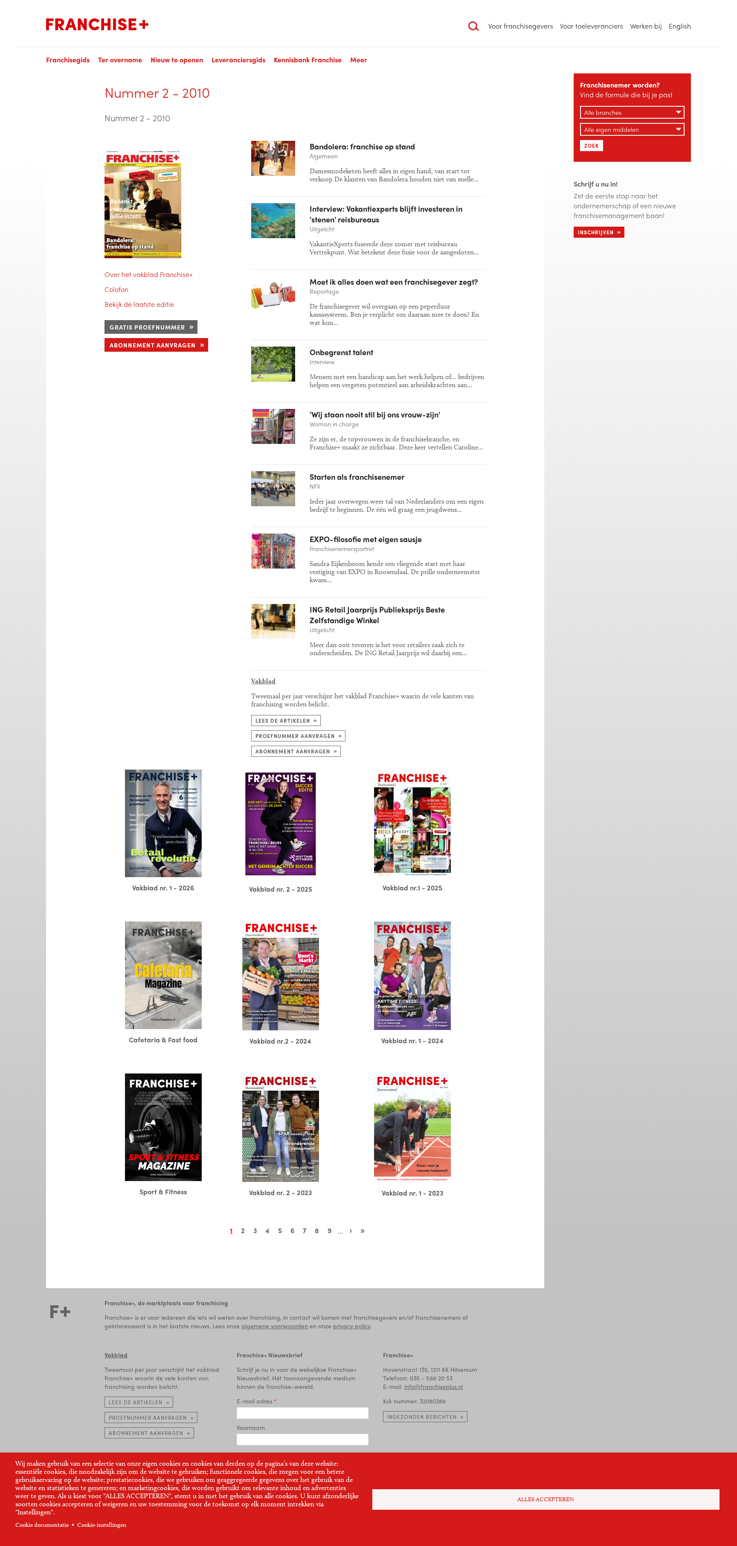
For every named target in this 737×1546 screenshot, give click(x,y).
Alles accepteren (545, 1499)
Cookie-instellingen (101, 1524)
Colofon (116, 289)
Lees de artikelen (282, 720)
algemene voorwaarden (274, 1325)
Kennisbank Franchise (308, 59)
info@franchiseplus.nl (433, 1386)
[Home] (97, 24)
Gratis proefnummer (147, 327)
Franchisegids (68, 59)
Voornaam (251, 1427)
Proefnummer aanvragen (295, 736)
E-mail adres (254, 1401)
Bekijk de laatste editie (139, 304)
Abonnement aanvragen (153, 345)
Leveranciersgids (238, 59)
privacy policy (351, 1325)
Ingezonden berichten (422, 1417)
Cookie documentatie (42, 1524)
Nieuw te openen (177, 59)
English (680, 26)
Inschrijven (596, 232)
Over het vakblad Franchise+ (148, 274)
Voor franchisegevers (520, 26)
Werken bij (646, 26)
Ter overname (120, 59)
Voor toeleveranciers (591, 26)
